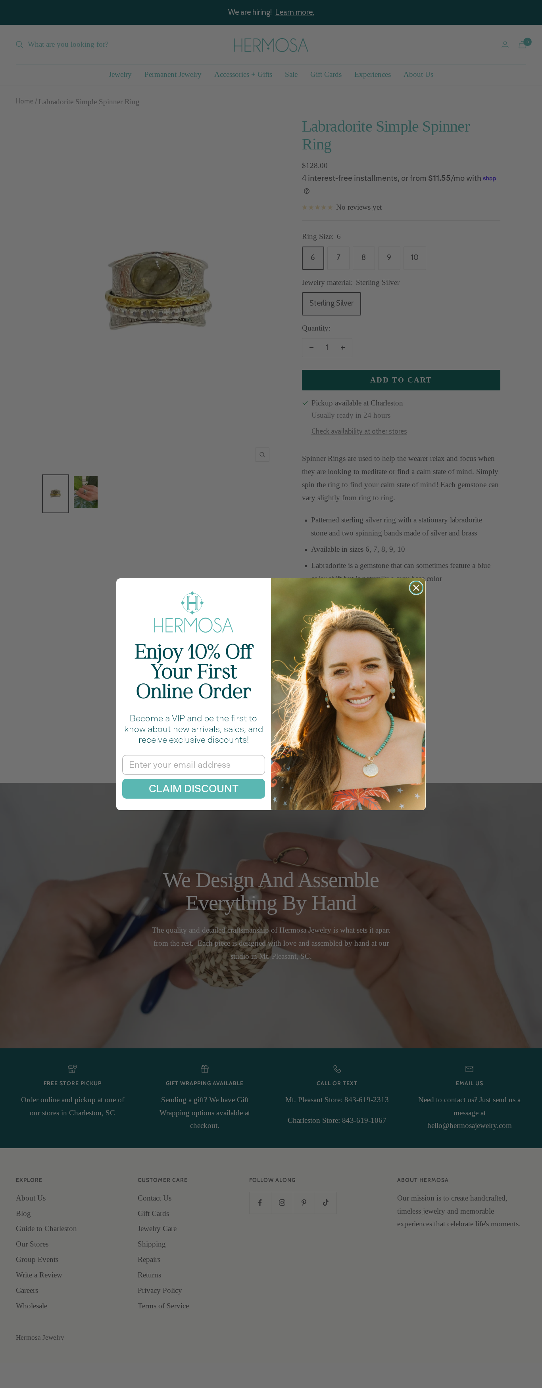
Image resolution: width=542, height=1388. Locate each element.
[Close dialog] (416, 587)
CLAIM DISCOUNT (194, 789)
